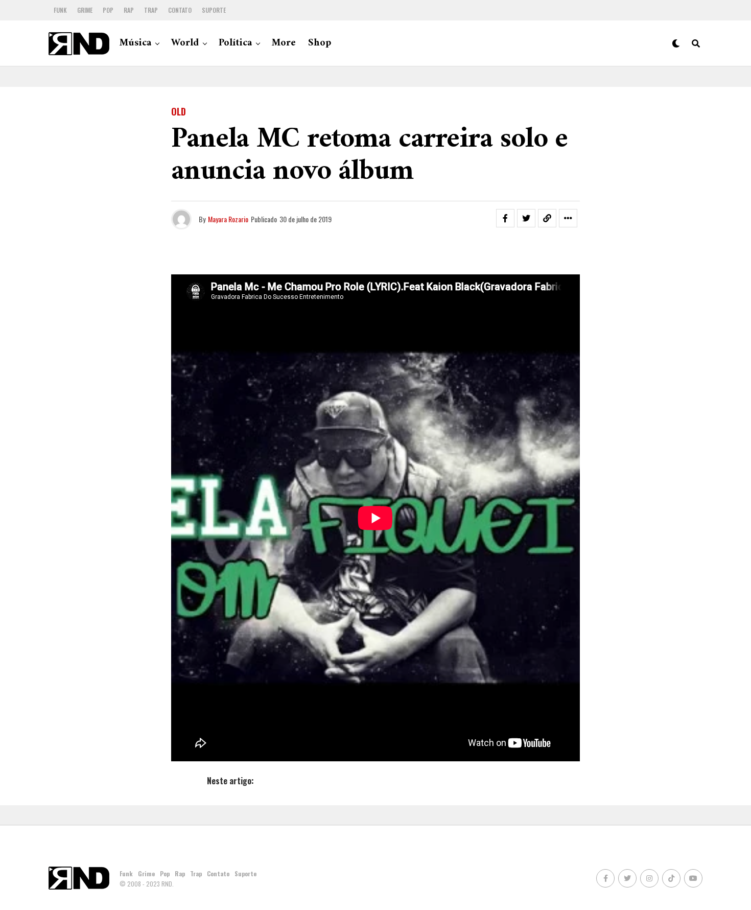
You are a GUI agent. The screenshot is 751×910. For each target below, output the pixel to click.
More (284, 43)
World (185, 43)
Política (235, 43)
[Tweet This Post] (526, 218)
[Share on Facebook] (505, 218)
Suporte (214, 10)
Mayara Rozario (228, 219)
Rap (129, 10)
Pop (108, 10)
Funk (60, 10)
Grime (84, 10)
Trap (151, 10)
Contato (180, 10)
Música (135, 43)
